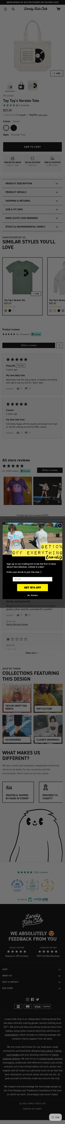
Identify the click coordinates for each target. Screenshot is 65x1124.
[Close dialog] (60, 526)
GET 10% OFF (32, 587)
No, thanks (32, 595)
